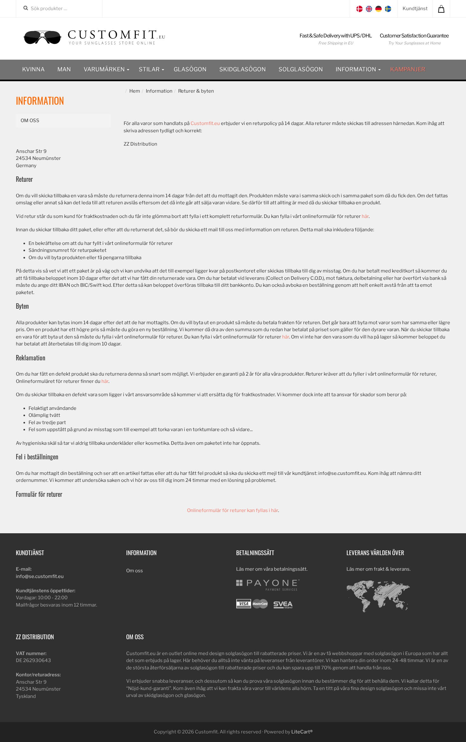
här (365, 216)
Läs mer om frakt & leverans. (378, 569)
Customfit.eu (205, 123)
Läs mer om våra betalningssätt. (271, 569)
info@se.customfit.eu (40, 576)
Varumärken (105, 69)
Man (64, 69)
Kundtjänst (415, 8)
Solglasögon (301, 69)
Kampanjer (407, 69)
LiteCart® (302, 732)
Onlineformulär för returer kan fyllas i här (232, 510)
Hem (134, 91)
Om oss (30, 120)
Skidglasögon (242, 69)
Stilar (150, 69)
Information (357, 69)
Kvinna (33, 69)
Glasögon (190, 69)
